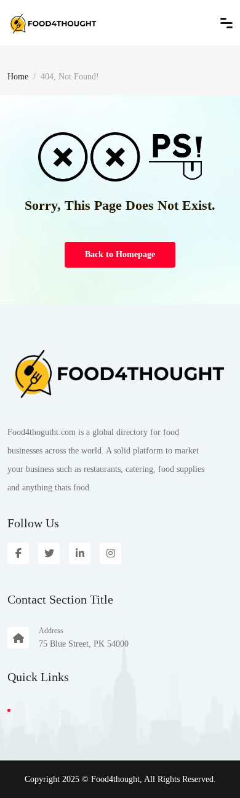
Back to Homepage (120, 254)
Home (17, 76)
